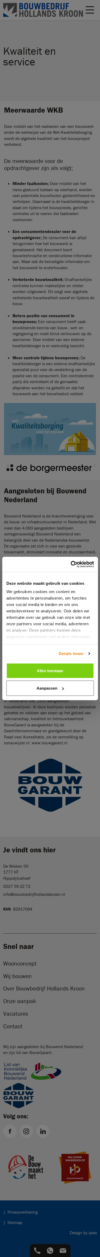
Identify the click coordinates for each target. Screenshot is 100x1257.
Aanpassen (47, 688)
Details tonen (71, 653)
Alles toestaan (50, 670)
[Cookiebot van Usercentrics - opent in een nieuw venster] (71, 564)
